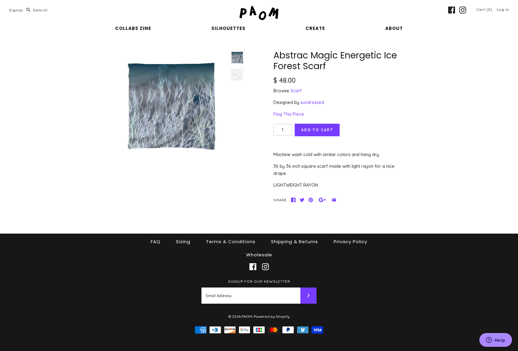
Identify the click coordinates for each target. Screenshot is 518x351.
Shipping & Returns (294, 241)
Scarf (296, 90)
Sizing (183, 241)
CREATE (315, 28)
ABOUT (394, 28)
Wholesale (259, 255)
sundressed (312, 102)
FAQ (155, 241)
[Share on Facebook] (293, 200)
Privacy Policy (350, 241)
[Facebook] (451, 10)
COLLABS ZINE (133, 28)
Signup (16, 10)
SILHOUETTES (228, 28)
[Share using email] (334, 200)
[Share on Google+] (322, 200)
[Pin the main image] (310, 200)
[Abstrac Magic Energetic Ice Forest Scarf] (171, 107)
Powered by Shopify (272, 316)
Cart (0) (485, 9)
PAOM (247, 316)
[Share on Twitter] (302, 200)
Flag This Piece (288, 114)
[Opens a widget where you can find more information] (495, 340)
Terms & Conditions (230, 241)
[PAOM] (259, 9)
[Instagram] (462, 10)
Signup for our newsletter (259, 281)
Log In (503, 9)
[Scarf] (237, 75)
